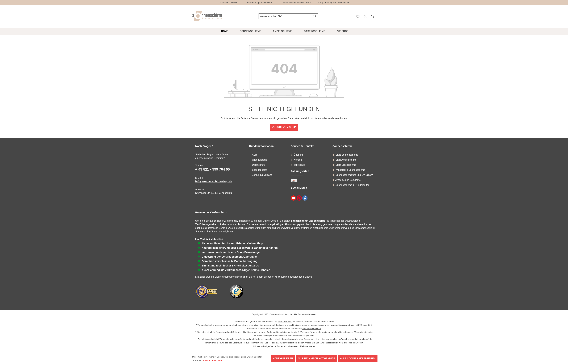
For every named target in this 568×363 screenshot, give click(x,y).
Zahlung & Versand (262, 175)
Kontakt (298, 160)
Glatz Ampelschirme (345, 160)
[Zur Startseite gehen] (207, 16)
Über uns (298, 155)
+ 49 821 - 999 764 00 (212, 169)
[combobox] (285, 16)
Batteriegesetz (259, 170)
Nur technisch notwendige (316, 358)
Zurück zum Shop (284, 127)
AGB (254, 155)
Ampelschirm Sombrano (348, 180)
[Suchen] (314, 16)
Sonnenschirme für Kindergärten (352, 185)
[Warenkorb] (372, 16)
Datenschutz (258, 165)
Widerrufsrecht (259, 160)
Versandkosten (285, 321)
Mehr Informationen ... (213, 360)
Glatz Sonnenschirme (346, 155)
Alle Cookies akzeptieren (358, 358)
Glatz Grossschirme (345, 165)
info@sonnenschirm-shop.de (213, 181)
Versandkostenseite (311, 328)
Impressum (299, 165)
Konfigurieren (283, 358)
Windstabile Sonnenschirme (350, 170)
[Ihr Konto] (365, 16)
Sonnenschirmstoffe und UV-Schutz (354, 175)
